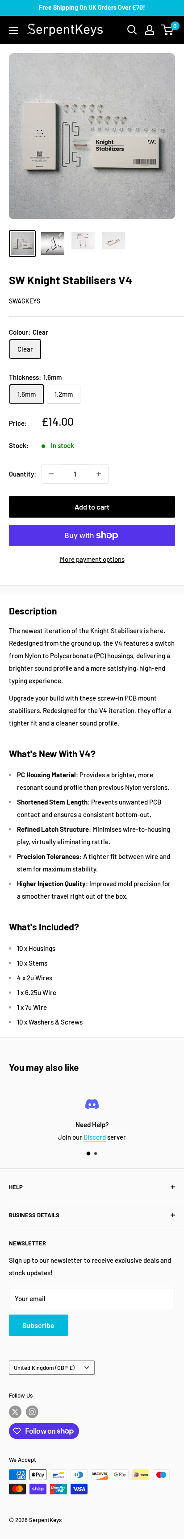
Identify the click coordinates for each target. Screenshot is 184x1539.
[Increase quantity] (98, 474)
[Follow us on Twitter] (15, 1412)
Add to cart (92, 506)
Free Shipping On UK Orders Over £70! (92, 7)
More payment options (92, 559)
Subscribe (38, 1325)
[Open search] (132, 30)
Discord (95, 1137)
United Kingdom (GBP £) (44, 1367)
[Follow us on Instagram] (32, 1412)
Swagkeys (24, 301)
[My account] (149, 30)
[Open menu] (13, 30)
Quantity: (22, 474)
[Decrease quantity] (51, 474)
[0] (167, 30)
